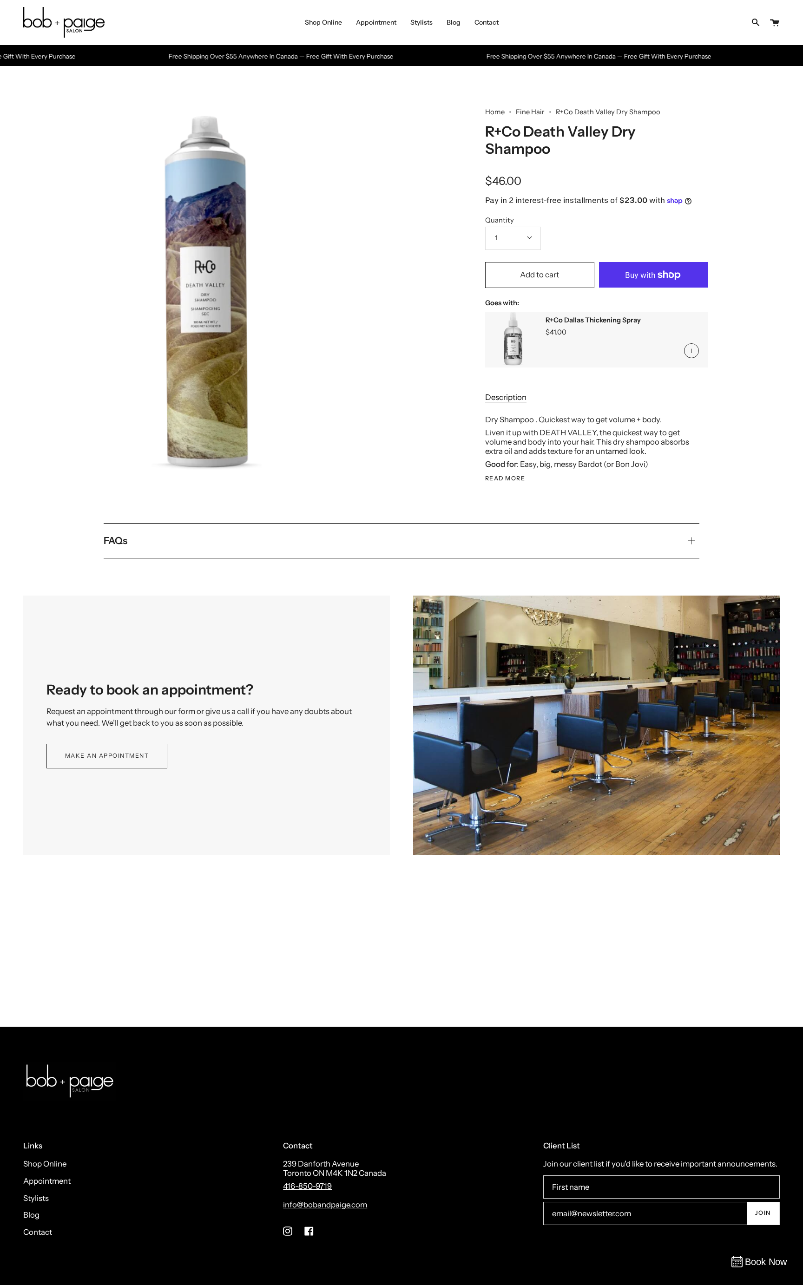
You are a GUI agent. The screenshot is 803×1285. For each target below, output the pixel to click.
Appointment (47, 1181)
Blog (31, 1214)
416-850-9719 (307, 1186)
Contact (37, 1232)
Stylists (36, 1198)
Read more (505, 479)
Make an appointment (107, 755)
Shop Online (44, 1163)
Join (763, 1212)
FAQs (115, 540)
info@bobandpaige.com (325, 1204)
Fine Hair (530, 112)
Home (495, 112)
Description (506, 397)
